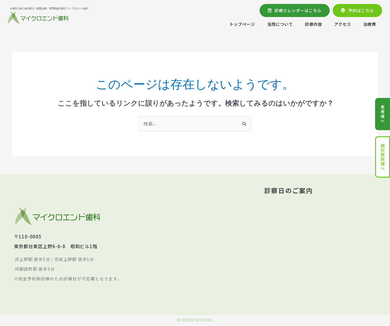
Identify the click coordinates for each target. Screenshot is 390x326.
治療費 (369, 24)
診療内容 (313, 24)
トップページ (242, 24)
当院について (280, 24)
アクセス (342, 24)
